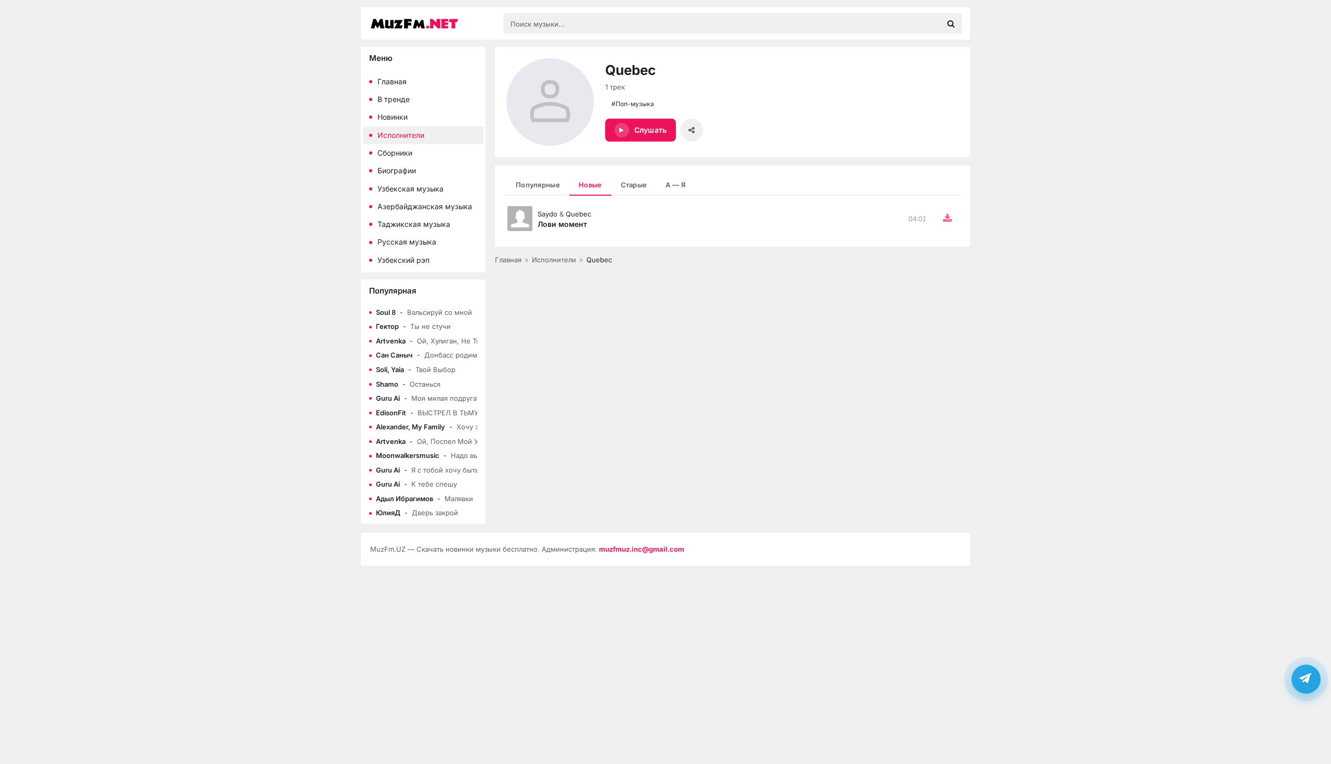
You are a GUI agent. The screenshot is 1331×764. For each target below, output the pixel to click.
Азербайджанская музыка (424, 206)
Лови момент (562, 224)
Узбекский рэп (403, 260)
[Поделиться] (691, 130)
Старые (634, 185)
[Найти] (951, 23)
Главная (392, 81)
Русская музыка (406, 241)
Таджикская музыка (413, 224)
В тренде (393, 99)
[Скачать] (947, 218)
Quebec (578, 214)
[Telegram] (1306, 678)
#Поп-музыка (632, 104)
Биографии (396, 170)
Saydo (547, 214)
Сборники (394, 152)
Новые (590, 185)
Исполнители (400, 135)
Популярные (538, 185)
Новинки (392, 116)
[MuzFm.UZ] (431, 23)
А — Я (675, 185)
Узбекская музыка (410, 188)
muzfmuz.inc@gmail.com (641, 549)
